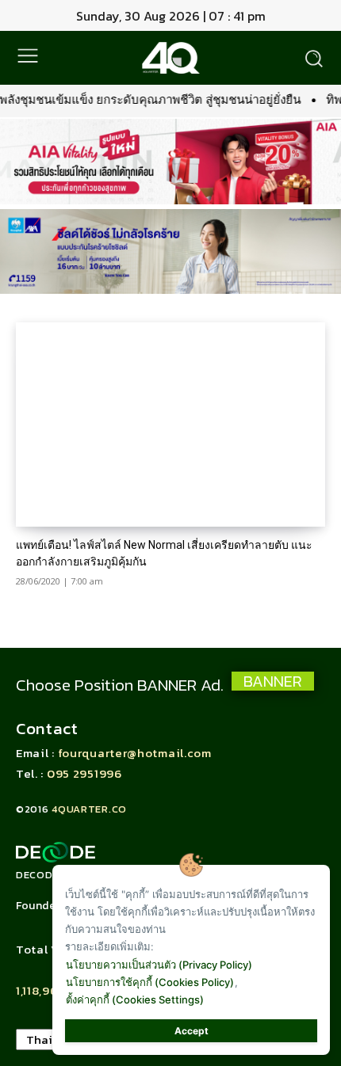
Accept (191, 1031)
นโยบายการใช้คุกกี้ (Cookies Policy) (150, 982)
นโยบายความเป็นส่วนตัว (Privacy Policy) (159, 964)
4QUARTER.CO (89, 809)
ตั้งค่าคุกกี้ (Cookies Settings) (135, 999)
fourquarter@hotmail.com (135, 753)
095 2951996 (84, 773)
